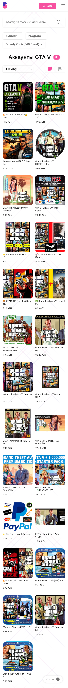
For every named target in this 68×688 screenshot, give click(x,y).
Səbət (50, 5)
